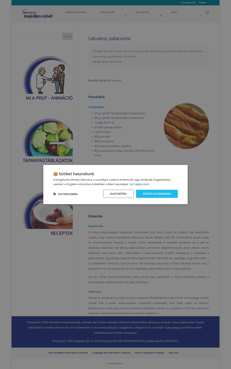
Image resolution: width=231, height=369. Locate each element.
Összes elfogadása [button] (157, 193)
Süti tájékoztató (139, 184)
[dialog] (115, 184)
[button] (65, 194)
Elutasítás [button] (118, 193)
